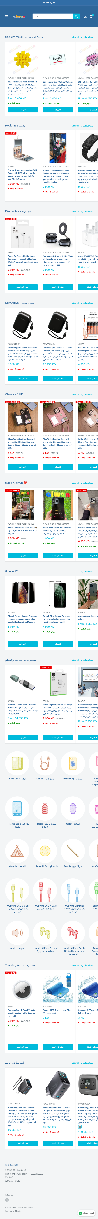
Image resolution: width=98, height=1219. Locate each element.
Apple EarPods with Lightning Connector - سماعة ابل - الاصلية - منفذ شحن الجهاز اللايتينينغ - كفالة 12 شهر (23, 260)
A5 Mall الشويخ (49, 3)
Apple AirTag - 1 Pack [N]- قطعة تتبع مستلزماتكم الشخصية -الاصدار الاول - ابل (21, 1013)
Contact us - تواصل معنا (15, 1170)
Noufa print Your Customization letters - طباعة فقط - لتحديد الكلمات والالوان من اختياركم (57, 531)
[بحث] (76, 16)
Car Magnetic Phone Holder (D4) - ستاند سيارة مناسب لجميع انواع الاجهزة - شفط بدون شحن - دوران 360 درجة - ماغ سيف (58, 260)
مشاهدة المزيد (87, 572)
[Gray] (80, 1127)
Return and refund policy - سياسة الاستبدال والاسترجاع (24, 1175)
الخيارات (22, 110)
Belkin (46, 701)
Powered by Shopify (13, 1211)
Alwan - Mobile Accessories (21, 78)
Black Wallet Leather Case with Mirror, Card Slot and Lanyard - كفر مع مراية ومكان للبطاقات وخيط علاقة (22, 443)
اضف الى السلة (22, 287)
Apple (10, 252)
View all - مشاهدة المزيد (82, 37)
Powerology (14, 344)
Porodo (11, 167)
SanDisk (11, 701)
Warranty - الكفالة (13, 1181)
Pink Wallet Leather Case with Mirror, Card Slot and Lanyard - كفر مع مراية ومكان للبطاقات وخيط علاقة (57, 443)
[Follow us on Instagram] (7, 1200)
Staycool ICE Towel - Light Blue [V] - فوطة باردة (57, 1011)
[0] (90, 16)
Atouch (11, 612)
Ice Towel (47, 1007)
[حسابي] (85, 16)
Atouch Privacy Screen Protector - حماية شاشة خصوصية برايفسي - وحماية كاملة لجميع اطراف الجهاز (22, 619)
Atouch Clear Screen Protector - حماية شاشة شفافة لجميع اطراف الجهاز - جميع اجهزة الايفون (57, 619)
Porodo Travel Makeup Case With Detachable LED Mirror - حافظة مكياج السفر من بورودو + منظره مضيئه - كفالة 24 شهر (22, 174)
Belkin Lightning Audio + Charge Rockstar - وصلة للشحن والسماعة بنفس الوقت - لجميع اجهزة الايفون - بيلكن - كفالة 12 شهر (57, 709)
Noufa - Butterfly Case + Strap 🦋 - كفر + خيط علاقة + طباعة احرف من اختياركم (23, 530)
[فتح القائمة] (6, 16)
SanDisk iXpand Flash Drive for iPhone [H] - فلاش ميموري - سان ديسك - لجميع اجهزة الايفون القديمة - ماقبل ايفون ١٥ (23, 709)
